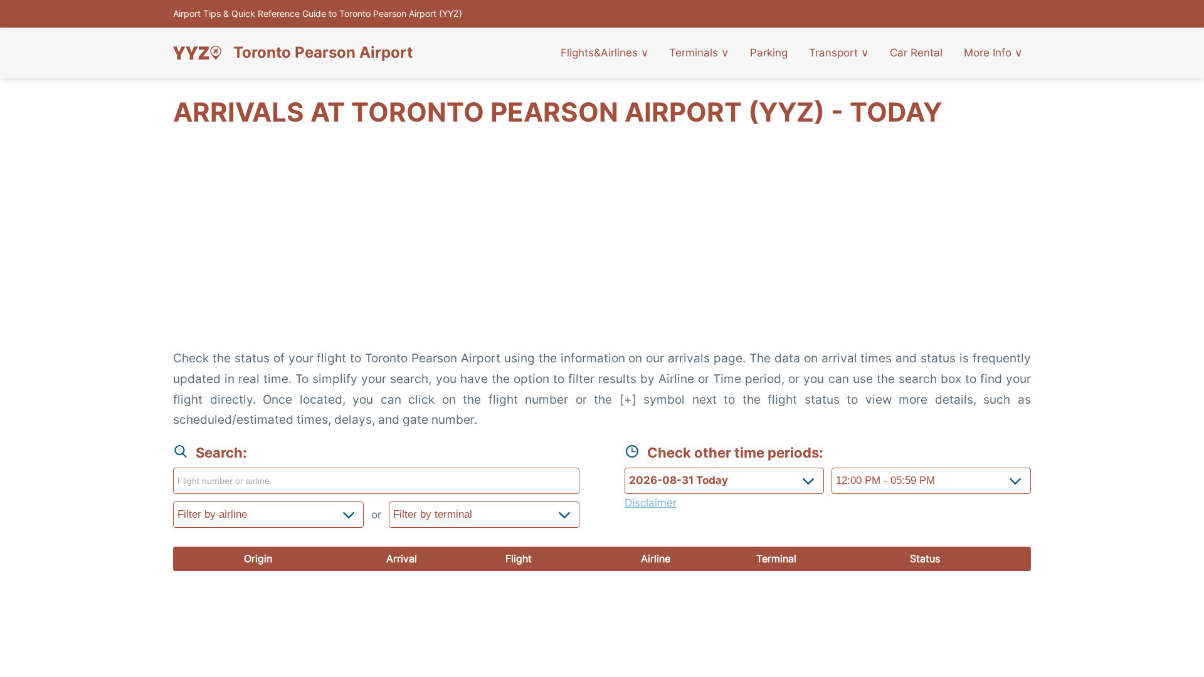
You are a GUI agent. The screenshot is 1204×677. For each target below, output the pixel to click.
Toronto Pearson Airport (323, 52)
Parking (769, 52)
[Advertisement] (602, 245)
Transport (839, 52)
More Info (993, 52)
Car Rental (916, 52)
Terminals (699, 52)
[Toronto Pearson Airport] (197, 53)
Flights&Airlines (604, 52)
